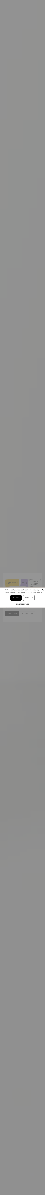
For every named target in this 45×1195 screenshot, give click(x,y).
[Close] (43, 589)
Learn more (37, 592)
